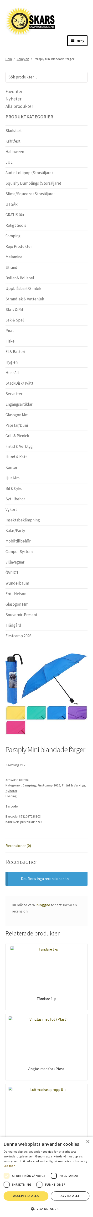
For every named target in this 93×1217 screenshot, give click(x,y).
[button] (46, 1208)
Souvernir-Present (21, 614)
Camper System (19, 551)
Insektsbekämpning (22, 520)
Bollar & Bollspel (19, 278)
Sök (81, 77)
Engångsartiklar (18, 404)
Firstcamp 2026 (48, 785)
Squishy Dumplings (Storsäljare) (33, 183)
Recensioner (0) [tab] (18, 845)
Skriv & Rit (14, 309)
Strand (11, 267)
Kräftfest (13, 141)
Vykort (11, 509)
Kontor (11, 467)
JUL (8, 162)
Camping (23, 59)
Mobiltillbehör (18, 541)
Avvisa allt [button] (70, 1196)
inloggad (43, 904)
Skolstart (13, 130)
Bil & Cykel (14, 488)
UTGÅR (11, 204)
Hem (8, 59)
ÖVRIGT (12, 572)
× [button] (87, 1142)
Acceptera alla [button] (26, 1196)
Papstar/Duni (16, 425)
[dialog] (46, 1177)
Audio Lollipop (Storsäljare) (29, 172)
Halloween (14, 151)
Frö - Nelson (15, 593)
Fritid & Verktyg (73, 785)
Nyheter (11, 791)
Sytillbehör (15, 499)
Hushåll (12, 372)
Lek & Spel (14, 320)
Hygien (11, 362)
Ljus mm (12, 478)
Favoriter (14, 91)
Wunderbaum (17, 583)
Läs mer (9, 1166)
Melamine (13, 257)
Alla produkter (19, 106)
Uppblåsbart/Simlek (23, 288)
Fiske (10, 341)
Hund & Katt (16, 456)
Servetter (13, 393)
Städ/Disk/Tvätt (19, 383)
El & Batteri (15, 351)
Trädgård (13, 625)
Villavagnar (14, 562)
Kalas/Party (15, 530)
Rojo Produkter (18, 246)
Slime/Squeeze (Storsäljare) (30, 193)
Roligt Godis (15, 225)
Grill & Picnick (17, 435)
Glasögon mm (16, 414)
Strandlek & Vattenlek (24, 299)
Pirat (9, 330)
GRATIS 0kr (14, 214)
